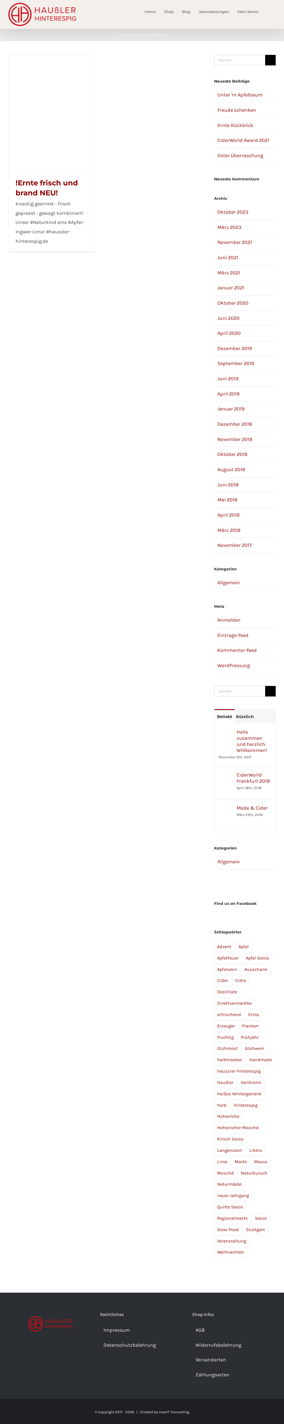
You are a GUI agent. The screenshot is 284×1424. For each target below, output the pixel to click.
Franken (250, 1026)
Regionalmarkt (232, 1218)
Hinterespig (246, 1105)
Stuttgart (255, 1229)
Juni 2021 (227, 257)
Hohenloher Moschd (238, 1127)
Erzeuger (226, 1026)
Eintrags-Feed (232, 635)
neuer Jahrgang (233, 1195)
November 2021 (234, 242)
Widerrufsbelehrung (218, 1345)
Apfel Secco (257, 958)
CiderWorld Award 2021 (243, 140)
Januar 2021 (230, 288)
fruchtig (225, 1037)
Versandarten (211, 1360)
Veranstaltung (231, 1241)
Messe (260, 1161)
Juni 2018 (228, 485)
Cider (222, 980)
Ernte (253, 1014)
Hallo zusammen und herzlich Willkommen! (252, 741)
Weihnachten (230, 1252)
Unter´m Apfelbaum (240, 95)
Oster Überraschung (240, 155)
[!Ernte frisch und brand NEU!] (51, 112)
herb (222, 1105)
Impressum (116, 1330)
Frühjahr (250, 1037)
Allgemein (228, 583)
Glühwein (254, 1048)
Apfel (244, 946)
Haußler (225, 1082)
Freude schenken (236, 110)
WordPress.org (233, 665)
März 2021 (228, 273)
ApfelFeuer (228, 958)
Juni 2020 (228, 318)
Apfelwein (227, 969)
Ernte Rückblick (235, 125)
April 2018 (228, 515)
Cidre (240, 980)
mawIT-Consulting (174, 1412)
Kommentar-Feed (237, 650)
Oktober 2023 (232, 212)
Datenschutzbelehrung (129, 1345)
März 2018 (228, 530)
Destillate (227, 991)
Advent (224, 946)
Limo (222, 1161)
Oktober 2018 (232, 454)
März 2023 (229, 227)
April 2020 (229, 333)
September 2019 (235, 363)
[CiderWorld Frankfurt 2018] (226, 776)
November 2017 (234, 545)
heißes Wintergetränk (239, 1093)
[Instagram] (50, 1350)
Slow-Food (228, 1229)
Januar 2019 (230, 409)
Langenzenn (229, 1150)
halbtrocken (229, 1059)
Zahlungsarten (212, 1375)
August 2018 (231, 469)
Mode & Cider (252, 808)
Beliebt (224, 716)
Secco (261, 1218)
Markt (241, 1161)
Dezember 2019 (234, 348)
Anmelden (228, 620)
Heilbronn (251, 1082)
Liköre (255, 1150)
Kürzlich (245, 716)
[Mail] (57, 1350)
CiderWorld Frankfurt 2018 (253, 778)
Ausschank (255, 969)
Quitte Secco (230, 1206)
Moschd (225, 1173)
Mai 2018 (227, 500)
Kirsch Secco (230, 1139)
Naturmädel (229, 1184)
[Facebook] (42, 1350)
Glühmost (227, 1048)
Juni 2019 (227, 379)
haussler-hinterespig (239, 1071)
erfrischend (229, 1014)
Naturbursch (254, 1173)
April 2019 (228, 394)
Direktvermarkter (234, 1003)
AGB (200, 1330)
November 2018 (234, 439)
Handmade (260, 1059)
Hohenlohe (228, 1116)
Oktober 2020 (232, 303)
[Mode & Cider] (226, 809)
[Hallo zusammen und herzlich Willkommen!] (226, 733)
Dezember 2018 (234, 424)
